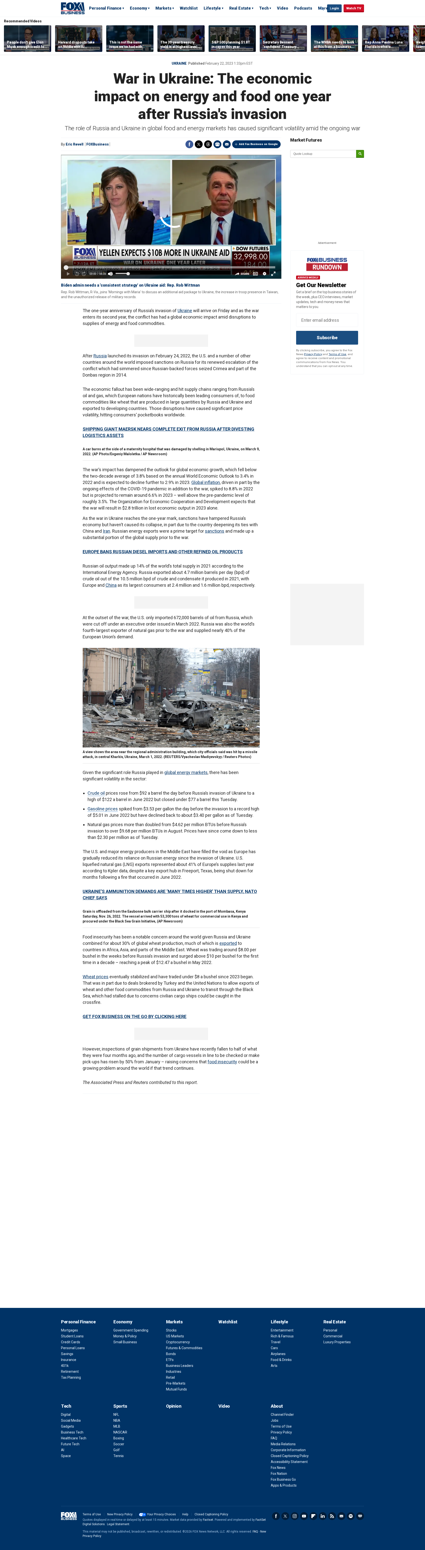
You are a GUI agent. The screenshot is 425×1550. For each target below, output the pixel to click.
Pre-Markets (175, 1383)
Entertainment (282, 1330)
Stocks (171, 1330)
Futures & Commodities (184, 1348)
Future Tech (70, 1444)
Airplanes (278, 1354)
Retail (170, 1377)
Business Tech (72, 1432)
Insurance (68, 1360)
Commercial (332, 1336)
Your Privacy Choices (161, 1514)
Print (217, 144)
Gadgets (67, 1426)
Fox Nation (279, 1474)
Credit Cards (70, 1342)
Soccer (118, 1444)
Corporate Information (288, 1450)
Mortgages (69, 1330)
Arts (274, 1366)
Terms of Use (337, 354)
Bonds (171, 1354)
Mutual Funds (176, 1389)
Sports (120, 1406)
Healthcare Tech (73, 1438)
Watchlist (189, 8)
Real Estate (240, 8)
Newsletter (341, 1516)
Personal (330, 1330)
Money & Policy (125, 1336)
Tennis (118, 1456)
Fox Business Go (283, 1479)
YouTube (304, 1516)
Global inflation (205, 482)
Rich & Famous (282, 1336)
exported (228, 943)
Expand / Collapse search (322, 8)
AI (62, 1450)
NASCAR (120, 1432)
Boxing (118, 1438)
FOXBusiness (97, 144)
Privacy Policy (313, 354)
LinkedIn (323, 1516)
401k (65, 1366)
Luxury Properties (337, 1342)
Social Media (71, 1420)
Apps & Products (284, 1485)
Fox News (278, 1468)
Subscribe (327, 337)
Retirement (70, 1372)
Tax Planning (71, 1377)
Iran (106, 531)
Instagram (295, 1516)
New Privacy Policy (120, 1514)
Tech (264, 8)
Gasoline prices (103, 808)
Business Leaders (179, 1366)
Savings (67, 1354)
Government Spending (130, 1330)
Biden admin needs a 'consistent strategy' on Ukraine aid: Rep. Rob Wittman (130, 285)
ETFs (170, 1360)
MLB (116, 1426)
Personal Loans (73, 1348)
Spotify (351, 1516)
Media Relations (283, 1444)
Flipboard (313, 1516)
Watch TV (353, 8)
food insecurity (222, 1061)
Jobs (274, 1420)
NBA (116, 1420)
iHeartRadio (360, 1516)
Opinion (174, 1406)
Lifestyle (212, 8)
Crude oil (96, 793)
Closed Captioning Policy (290, 1456)
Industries (173, 1372)
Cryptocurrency (178, 1342)
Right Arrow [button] (416, 39)
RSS (332, 1516)
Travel (275, 1342)
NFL (116, 1415)
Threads (208, 144)
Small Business (125, 1342)
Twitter (199, 144)
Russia (100, 355)
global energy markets (186, 772)
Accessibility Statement (289, 1462)
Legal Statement (118, 1524)
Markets (163, 8)
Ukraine (179, 63)
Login (334, 8)
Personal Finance (105, 8)
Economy (138, 8)
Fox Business (73, 8)
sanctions (214, 531)
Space (66, 1456)
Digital (66, 1415)
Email (227, 144)
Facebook (189, 144)
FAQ (274, 1438)
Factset (208, 1519)
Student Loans (72, 1336)
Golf (116, 1450)
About (277, 1406)
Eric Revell (74, 144)
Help (185, 1514)
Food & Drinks (281, 1360)
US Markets (175, 1336)
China (111, 585)
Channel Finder (282, 1415)
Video (282, 8)
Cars (274, 1348)
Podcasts (303, 8)
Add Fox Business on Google (258, 144)
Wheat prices (95, 976)
